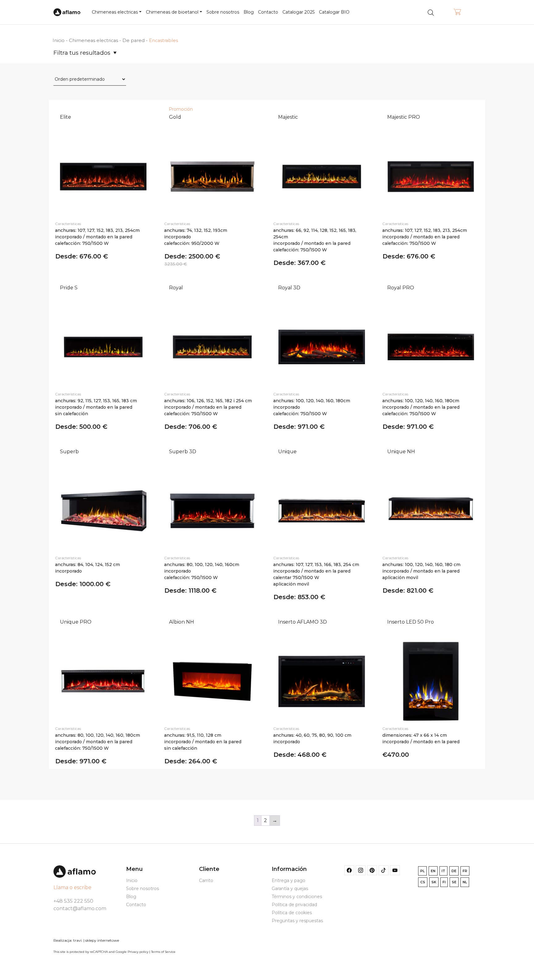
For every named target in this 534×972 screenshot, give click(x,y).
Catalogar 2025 (298, 12)
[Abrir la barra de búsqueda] (431, 12)
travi (77, 940)
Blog (249, 12)
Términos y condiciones (297, 896)
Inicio (59, 40)
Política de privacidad (294, 904)
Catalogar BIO (334, 12)
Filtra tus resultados (81, 52)
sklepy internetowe (102, 940)
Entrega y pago (288, 880)
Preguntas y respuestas (297, 920)
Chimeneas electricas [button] (115, 12)
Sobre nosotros (222, 12)
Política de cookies (292, 912)
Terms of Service (163, 952)
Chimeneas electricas (93, 40)
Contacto (268, 12)
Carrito (206, 880)
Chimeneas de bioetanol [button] (172, 12)
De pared (133, 40)
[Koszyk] (457, 12)
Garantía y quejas (290, 888)
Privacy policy (138, 952)
